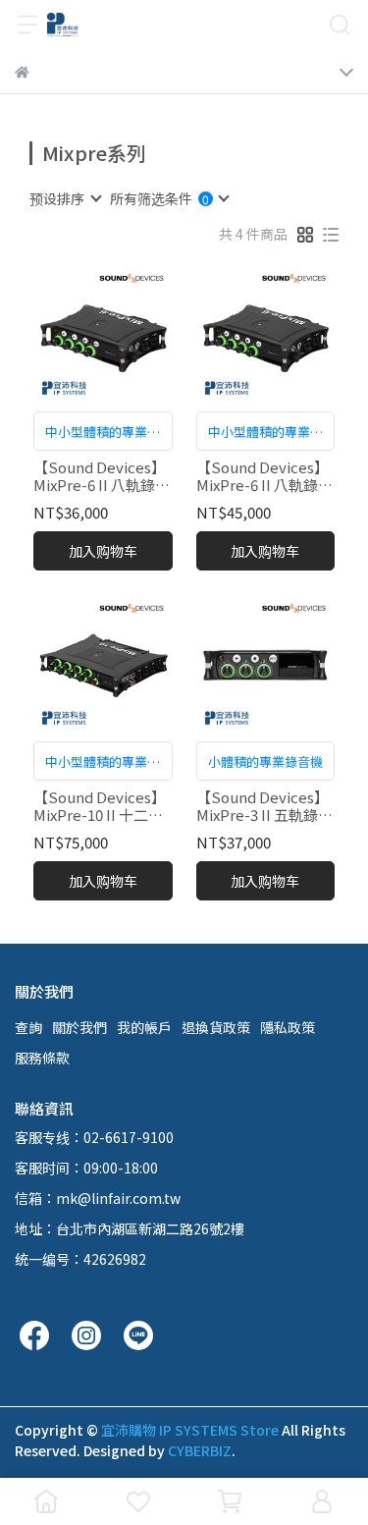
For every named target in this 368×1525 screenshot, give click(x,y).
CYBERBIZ (200, 1450)
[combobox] (64, 198)
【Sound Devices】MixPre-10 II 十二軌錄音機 (99, 806)
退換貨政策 (216, 1027)
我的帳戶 (144, 1027)
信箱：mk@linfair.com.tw (98, 1198)
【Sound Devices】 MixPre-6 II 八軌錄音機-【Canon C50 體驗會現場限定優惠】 (102, 476)
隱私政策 (287, 1027)
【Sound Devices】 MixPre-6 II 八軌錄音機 (264, 476)
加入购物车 (103, 551)
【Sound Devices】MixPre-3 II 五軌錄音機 (264, 806)
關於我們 (79, 1027)
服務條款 (42, 1057)
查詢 (28, 1027)
